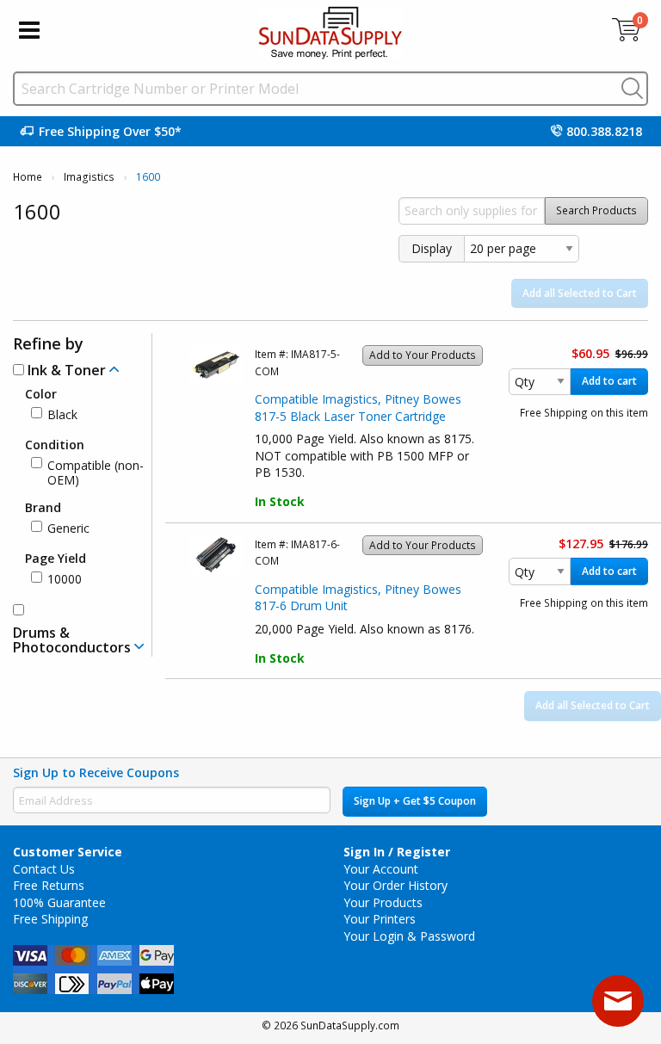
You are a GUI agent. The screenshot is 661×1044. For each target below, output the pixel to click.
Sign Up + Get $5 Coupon (415, 801)
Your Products (383, 902)
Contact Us (44, 869)
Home (27, 177)
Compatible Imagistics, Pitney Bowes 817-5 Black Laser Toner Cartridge (358, 407)
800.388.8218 (604, 131)
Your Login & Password (409, 936)
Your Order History (395, 885)
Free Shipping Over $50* (110, 131)
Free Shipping (50, 919)
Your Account (380, 869)
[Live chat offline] (618, 1001)
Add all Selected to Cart (579, 293)
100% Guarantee (59, 902)
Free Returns (48, 885)
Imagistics (89, 177)
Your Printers (379, 919)
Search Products (596, 210)
